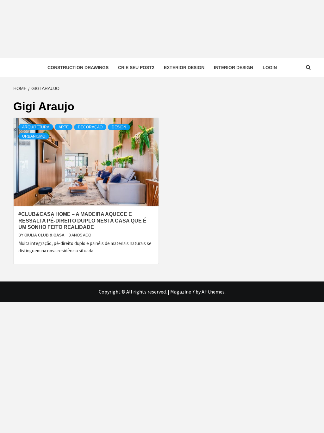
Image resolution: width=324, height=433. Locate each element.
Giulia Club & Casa (44, 235)
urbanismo (33, 136)
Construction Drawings (78, 67)
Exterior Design (184, 67)
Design (119, 127)
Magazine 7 (182, 291)
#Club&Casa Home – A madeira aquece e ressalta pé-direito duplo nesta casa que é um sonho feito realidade (82, 220)
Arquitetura (35, 127)
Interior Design (233, 67)
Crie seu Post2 (136, 67)
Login (270, 67)
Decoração (90, 127)
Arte (64, 127)
